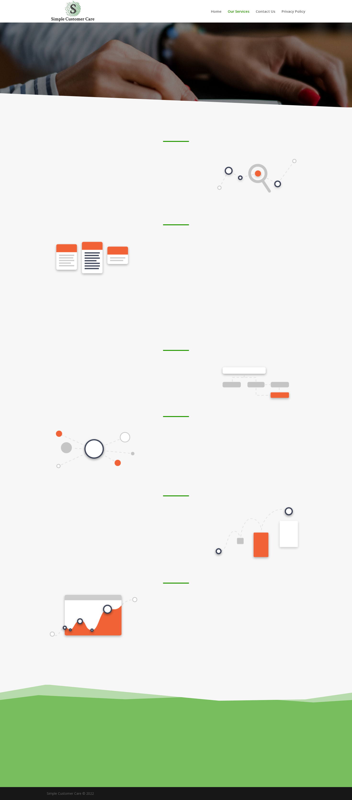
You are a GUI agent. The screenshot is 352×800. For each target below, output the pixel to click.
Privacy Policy (293, 12)
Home (216, 12)
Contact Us (265, 12)
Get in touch (176, 755)
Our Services (239, 12)
